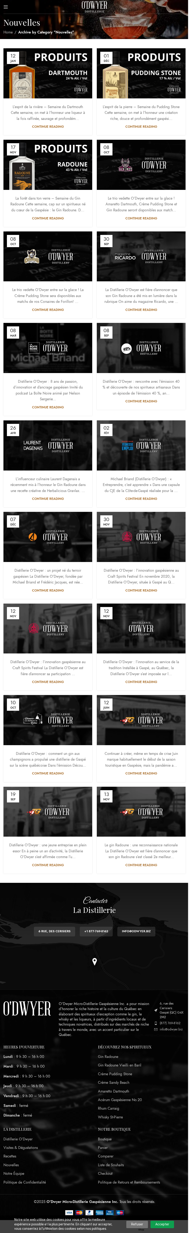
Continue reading (48, 126)
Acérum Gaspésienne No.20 (120, 1099)
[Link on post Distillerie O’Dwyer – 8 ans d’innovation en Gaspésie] (47, 348)
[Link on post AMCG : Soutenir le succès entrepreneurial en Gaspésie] (47, 537)
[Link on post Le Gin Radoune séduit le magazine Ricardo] (141, 256)
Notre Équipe (13, 1173)
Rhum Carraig (108, 1108)
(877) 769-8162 (170, 1023)
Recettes (9, 1156)
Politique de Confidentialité (24, 1182)
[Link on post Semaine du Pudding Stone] (141, 73)
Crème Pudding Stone (115, 1074)
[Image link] (27, 1008)
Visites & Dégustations (20, 1147)
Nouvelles (11, 1165)
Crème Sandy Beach (113, 1082)
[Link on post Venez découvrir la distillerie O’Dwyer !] (141, 629)
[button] (94, 962)
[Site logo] (94, 6)
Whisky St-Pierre (110, 1117)
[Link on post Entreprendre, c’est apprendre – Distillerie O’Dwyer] (141, 445)
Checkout (105, 1173)
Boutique (105, 1139)
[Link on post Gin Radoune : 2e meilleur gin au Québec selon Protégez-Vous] (141, 812)
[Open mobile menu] (5, 7)
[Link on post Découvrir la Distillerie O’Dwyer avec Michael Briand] (47, 720)
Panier (103, 1147)
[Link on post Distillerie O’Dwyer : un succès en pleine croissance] (47, 812)
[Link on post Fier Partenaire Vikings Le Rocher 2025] (141, 165)
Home (8, 32)
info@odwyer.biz (171, 1029)
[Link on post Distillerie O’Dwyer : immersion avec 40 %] (141, 348)
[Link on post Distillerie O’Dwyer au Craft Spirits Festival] (47, 629)
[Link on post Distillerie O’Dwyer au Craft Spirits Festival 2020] (141, 537)
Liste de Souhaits (111, 1165)
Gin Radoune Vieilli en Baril (119, 1065)
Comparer (105, 1156)
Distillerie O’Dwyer (17, 1139)
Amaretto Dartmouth (113, 1091)
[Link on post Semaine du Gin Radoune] (47, 165)
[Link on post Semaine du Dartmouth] (47, 73)
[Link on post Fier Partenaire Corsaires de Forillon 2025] (47, 256)
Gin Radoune (108, 1056)
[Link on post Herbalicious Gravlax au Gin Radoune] (47, 445)
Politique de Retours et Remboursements (129, 1182)
